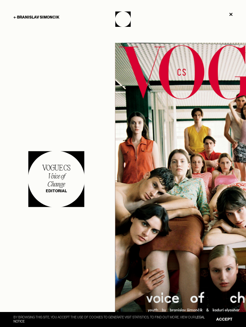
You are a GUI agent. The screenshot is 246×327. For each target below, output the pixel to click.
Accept (224, 319)
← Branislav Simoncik (36, 17)
